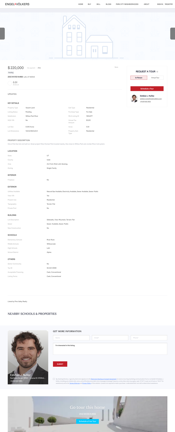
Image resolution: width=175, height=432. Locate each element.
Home (80, 4)
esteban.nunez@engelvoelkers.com (151, 99)
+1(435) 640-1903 (145, 101)
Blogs (108, 4)
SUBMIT (60, 364)
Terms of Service (75, 383)
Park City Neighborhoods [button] (127, 4)
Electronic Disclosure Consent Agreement (103, 379)
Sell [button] (98, 4)
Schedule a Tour (147, 88)
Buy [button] (89, 4)
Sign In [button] (160, 4)
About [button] (146, 4)
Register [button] (169, 4)
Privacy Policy (86, 383)
